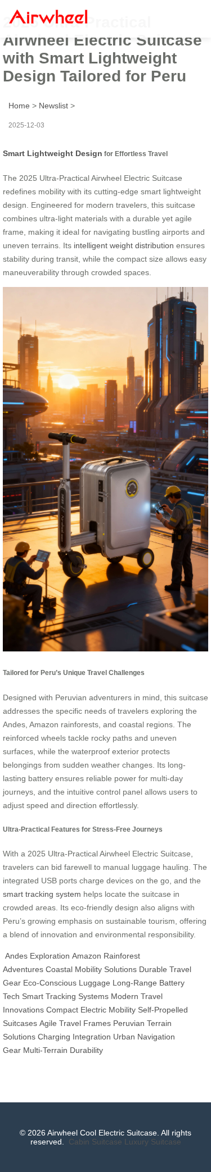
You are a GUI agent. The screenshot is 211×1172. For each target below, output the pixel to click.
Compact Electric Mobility (91, 1009)
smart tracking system (42, 894)
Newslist (53, 105)
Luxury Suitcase (152, 1141)
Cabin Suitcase (95, 1141)
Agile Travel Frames (75, 1023)
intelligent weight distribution (124, 245)
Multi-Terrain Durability (63, 1050)
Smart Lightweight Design (52, 153)
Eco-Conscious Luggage (66, 982)
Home (19, 105)
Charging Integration (74, 1036)
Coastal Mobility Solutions (91, 969)
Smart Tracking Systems (65, 996)
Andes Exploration (37, 955)
